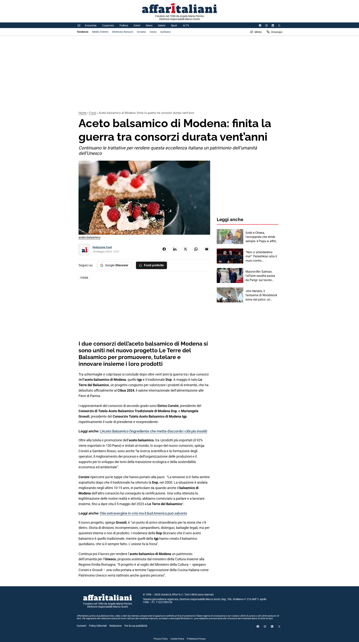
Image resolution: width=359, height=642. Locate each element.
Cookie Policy (177, 639)
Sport (174, 25)
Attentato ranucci (122, 31)
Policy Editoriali (98, 625)
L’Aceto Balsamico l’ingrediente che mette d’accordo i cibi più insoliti (153, 431)
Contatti (81, 625)
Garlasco (165, 31)
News (149, 25)
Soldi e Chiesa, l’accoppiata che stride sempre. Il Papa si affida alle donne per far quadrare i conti (261, 237)
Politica (123, 25)
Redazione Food (102, 247)
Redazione (115, 625)
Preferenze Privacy (196, 639)
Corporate (108, 25)
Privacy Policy (161, 639)
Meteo (258, 31)
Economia (90, 25)
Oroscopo (276, 31)
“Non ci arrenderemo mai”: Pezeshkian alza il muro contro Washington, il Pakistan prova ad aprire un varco (261, 256)
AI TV (186, 25)
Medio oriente (100, 31)
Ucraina (141, 31)
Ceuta (153, 31)
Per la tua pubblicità (135, 625)
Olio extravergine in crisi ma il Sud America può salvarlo (143, 513)
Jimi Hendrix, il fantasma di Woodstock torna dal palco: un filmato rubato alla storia (262, 295)
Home (82, 113)
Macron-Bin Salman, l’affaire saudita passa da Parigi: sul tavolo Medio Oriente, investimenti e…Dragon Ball (261, 276)
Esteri (137, 25)
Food (92, 113)
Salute (161, 25)
